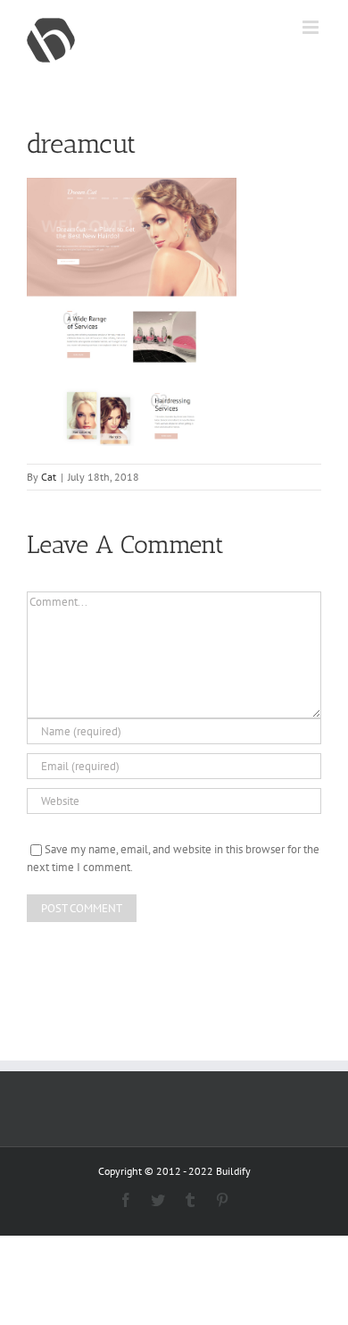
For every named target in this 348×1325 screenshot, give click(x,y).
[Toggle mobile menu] (311, 27)
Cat (48, 476)
